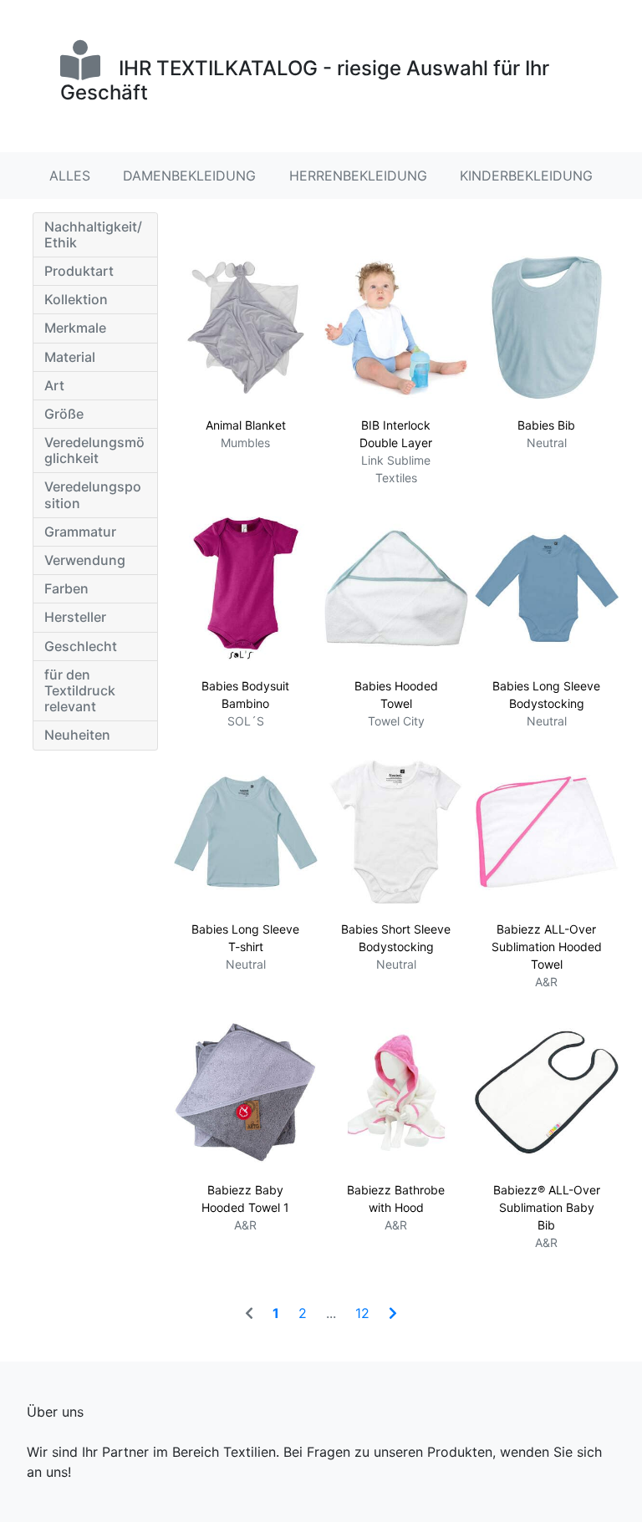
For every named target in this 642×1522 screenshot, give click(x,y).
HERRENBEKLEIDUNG (358, 175)
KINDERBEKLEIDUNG (526, 175)
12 (362, 1313)
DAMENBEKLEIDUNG (189, 175)
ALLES (69, 175)
